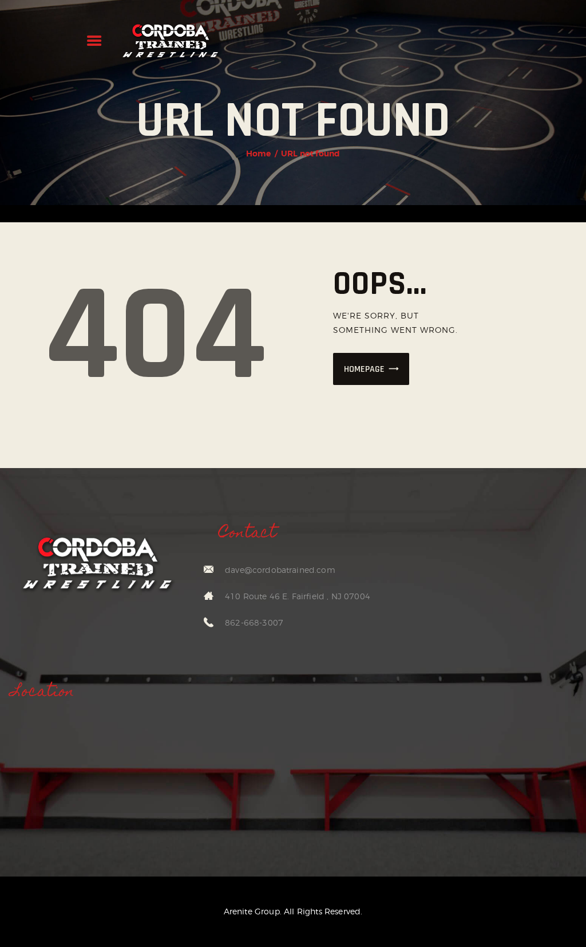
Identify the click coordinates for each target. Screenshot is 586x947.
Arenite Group (252, 911)
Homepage (364, 369)
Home (258, 153)
